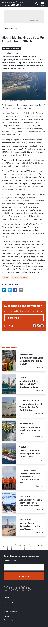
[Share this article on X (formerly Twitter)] (10, 290)
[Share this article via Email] (21, 290)
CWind (5, 277)
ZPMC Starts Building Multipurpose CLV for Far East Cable (29, 453)
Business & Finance (11, 48)
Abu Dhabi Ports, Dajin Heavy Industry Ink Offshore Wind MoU (30, 502)
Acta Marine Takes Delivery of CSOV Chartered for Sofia (28, 384)
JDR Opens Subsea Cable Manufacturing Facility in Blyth (31, 361)
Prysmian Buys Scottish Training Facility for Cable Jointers (31, 407)
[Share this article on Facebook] (15, 290)
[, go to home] (13, 3)
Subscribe (13, 317)
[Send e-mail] (23, 588)
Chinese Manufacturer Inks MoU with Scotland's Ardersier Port (30, 478)
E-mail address (10, 561)
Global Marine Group (19, 277)
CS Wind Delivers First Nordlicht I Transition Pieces (30, 430)
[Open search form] (36, 3)
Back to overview (11, 28)
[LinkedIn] (42, 325)
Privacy (6, 597)
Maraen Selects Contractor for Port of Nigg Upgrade (30, 526)
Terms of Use (8, 602)
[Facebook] (34, 325)
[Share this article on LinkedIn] (4, 290)
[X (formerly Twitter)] (38, 325)
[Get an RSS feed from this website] (28, 588)
